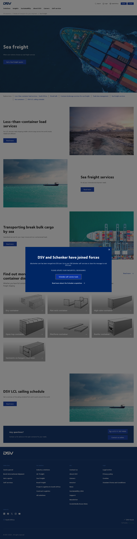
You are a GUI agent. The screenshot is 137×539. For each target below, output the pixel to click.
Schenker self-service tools (68, 277)
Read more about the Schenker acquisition (67, 283)
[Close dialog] (109, 249)
